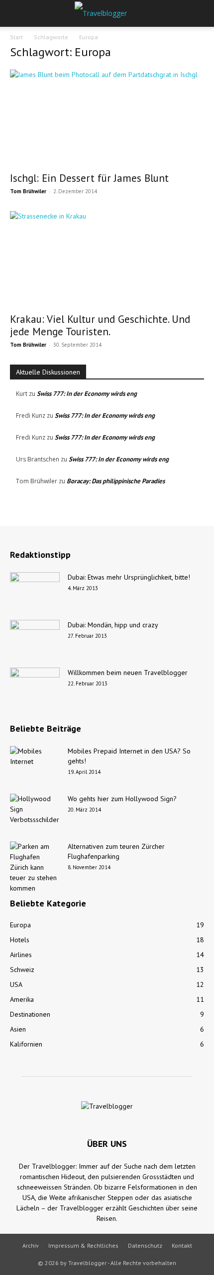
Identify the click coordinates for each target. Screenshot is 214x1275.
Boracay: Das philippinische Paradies (116, 481)
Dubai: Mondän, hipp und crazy (113, 624)
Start (16, 37)
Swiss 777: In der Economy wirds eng (87, 393)
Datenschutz (145, 1245)
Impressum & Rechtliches (83, 1245)
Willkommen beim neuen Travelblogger (128, 672)
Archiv (30, 1245)
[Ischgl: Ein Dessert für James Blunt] (107, 117)
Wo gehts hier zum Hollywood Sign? (122, 798)
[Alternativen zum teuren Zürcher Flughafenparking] (35, 867)
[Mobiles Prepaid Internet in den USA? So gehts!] (35, 763)
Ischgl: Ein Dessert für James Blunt (89, 178)
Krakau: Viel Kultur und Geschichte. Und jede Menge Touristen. (100, 325)
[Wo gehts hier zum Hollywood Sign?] (35, 811)
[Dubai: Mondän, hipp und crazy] (35, 637)
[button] (17, 13)
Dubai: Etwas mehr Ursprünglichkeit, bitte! (129, 577)
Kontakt (182, 1245)
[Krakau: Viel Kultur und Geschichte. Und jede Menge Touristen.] (107, 259)
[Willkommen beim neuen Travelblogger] (35, 685)
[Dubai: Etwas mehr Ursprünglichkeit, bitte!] (35, 589)
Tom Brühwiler (28, 191)
